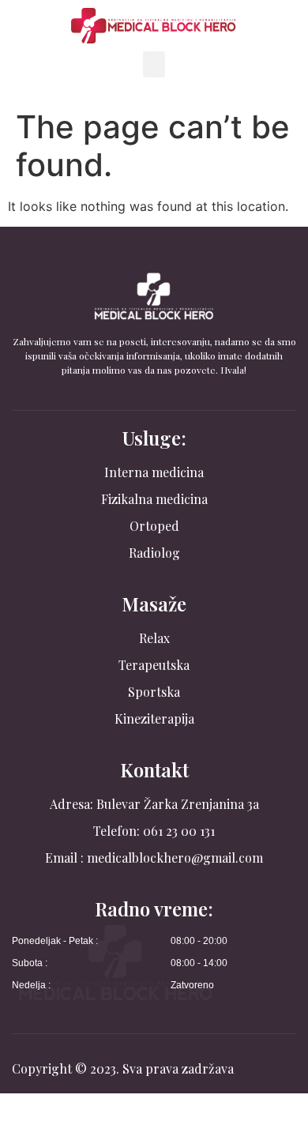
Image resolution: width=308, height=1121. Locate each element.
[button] (154, 64)
